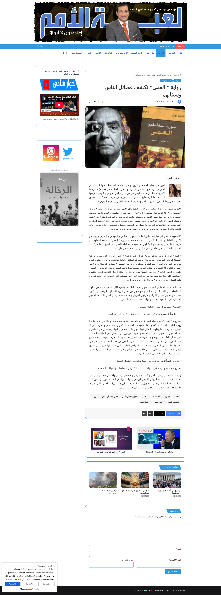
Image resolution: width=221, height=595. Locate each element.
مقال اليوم (150, 53)
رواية (94, 396)
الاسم (178, 549)
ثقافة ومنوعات (122, 53)
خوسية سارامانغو (109, 396)
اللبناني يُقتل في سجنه (109, 491)
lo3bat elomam (172, 102)
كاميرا (89, 53)
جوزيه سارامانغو (129, 396)
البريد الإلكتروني (175, 560)
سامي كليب (173, 402)
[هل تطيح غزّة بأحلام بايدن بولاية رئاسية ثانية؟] (167, 480)
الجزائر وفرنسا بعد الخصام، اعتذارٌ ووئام (161, 46)
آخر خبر (161, 53)
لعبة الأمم (144, 402)
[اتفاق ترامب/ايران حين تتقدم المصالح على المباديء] (135, 480)
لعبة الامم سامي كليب (142, 590)
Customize (46, 584)
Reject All (29, 584)
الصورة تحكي (76, 53)
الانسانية (156, 396)
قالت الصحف (136, 53)
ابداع (167, 396)
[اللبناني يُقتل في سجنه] (103, 480)
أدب (176, 396)
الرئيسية (177, 75)
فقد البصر (158, 402)
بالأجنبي (98, 53)
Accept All (12, 584)
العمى (144, 396)
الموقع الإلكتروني (128, 560)
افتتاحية (172, 53)
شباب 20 (108, 53)
